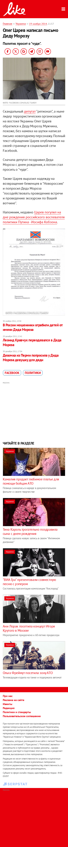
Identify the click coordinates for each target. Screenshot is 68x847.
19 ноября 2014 (38, 23)
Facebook (12, 373)
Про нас (8, 696)
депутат (30, 111)
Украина (21, 23)
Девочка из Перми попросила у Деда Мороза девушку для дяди (31, 357)
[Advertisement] (34, 411)
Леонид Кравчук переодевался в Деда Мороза (32, 342)
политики (33, 373)
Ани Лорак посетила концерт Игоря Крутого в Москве (29, 628)
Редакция (8, 708)
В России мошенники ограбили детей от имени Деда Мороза (33, 327)
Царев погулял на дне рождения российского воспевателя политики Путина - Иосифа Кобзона (34, 217)
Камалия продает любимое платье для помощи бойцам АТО (31, 481)
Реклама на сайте (13, 700)
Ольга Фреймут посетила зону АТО (28, 673)
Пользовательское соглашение (22, 716)
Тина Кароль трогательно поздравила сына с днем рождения (30, 531)
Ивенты (7, 704)
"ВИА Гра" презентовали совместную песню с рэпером (29, 581)
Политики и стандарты (17, 712)
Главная (7, 23)
